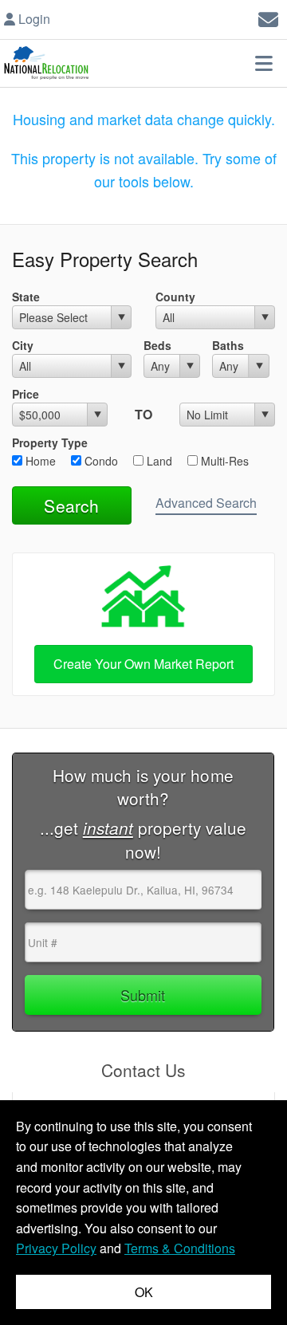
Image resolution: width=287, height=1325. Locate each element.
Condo (99, 461)
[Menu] (264, 63)
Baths (228, 345)
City (22, 345)
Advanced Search (206, 502)
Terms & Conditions (179, 1248)
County (175, 297)
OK (144, 1292)
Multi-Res (223, 461)
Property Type (50, 442)
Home (39, 461)
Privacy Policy (56, 1248)
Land (158, 461)
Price (25, 394)
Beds (157, 345)
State (26, 297)
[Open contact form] (268, 17)
